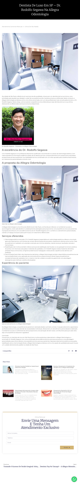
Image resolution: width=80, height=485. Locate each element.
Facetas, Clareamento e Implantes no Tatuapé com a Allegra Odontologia (64, 367)
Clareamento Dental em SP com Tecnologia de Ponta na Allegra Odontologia (62, 392)
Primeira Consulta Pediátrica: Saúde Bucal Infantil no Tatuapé (27, 367)
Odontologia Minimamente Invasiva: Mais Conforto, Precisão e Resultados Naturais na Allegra (26, 392)
